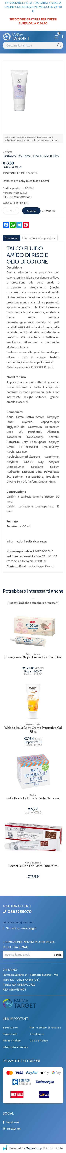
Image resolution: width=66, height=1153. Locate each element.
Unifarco (7, 151)
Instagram (13, 1128)
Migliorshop (34, 1148)
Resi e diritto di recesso (45, 1027)
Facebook (12, 1122)
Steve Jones (33, 654)
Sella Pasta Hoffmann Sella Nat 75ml (33, 798)
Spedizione (10, 1027)
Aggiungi (31, 211)
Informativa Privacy (15, 1047)
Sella (33, 795)
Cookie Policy (39, 1040)
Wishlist (50, 210)
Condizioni (37, 1034)
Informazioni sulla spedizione (39, 238)
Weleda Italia (33, 724)
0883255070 (19, 911)
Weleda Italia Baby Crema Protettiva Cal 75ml (33, 730)
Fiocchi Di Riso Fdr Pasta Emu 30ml (33, 866)
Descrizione (11, 238)
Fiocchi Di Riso (33, 862)
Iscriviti (57, 954)
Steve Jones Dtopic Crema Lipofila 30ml (33, 657)
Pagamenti (10, 1034)
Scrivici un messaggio (21, 928)
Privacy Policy (12, 1040)
